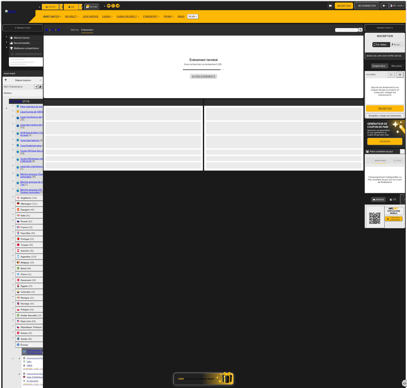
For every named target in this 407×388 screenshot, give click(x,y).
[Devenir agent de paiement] (330, 6)
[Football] (53, 30)
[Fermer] (402, 259)
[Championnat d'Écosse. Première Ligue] (59, 30)
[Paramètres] (385, 6)
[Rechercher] (360, 30)
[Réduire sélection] (36, 99)
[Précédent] (39, 53)
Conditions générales (383, 75)
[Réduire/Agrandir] (402, 211)
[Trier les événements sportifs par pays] (40, 99)
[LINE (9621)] (47, 30)
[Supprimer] (360, 102)
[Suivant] (214, 102)
